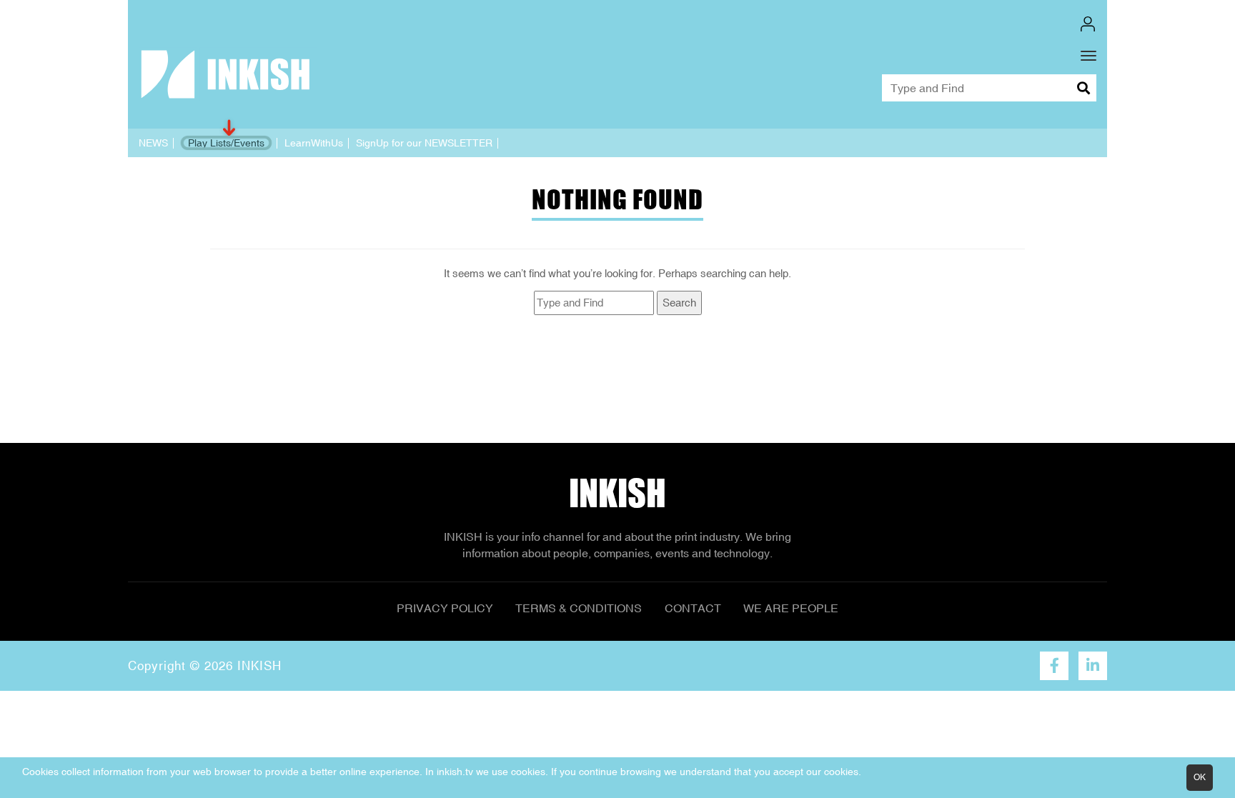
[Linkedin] (1092, 666)
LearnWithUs (313, 143)
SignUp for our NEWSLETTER (424, 143)
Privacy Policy (445, 608)
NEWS (153, 143)
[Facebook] (1054, 666)
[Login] (1087, 24)
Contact (693, 608)
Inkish (617, 493)
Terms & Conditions (578, 608)
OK (1200, 777)
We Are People (790, 608)
